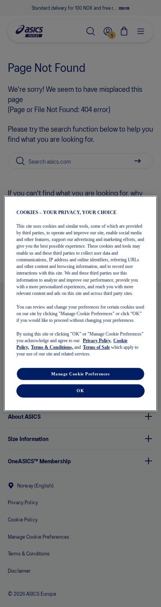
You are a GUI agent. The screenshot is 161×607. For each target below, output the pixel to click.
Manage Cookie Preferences (80, 373)
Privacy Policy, (97, 340)
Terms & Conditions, (52, 347)
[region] (80, 303)
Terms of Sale (96, 347)
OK (80, 390)
